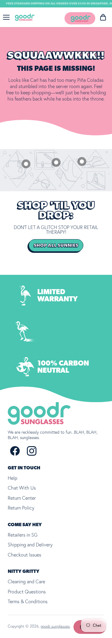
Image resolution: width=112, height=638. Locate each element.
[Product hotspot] (26, 163)
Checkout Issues (24, 555)
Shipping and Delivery (30, 545)
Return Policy (21, 508)
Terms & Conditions (27, 601)
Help (12, 478)
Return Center (22, 498)
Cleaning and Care (26, 581)
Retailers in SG (23, 535)
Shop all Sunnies (56, 245)
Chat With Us (22, 488)
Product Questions (27, 592)
